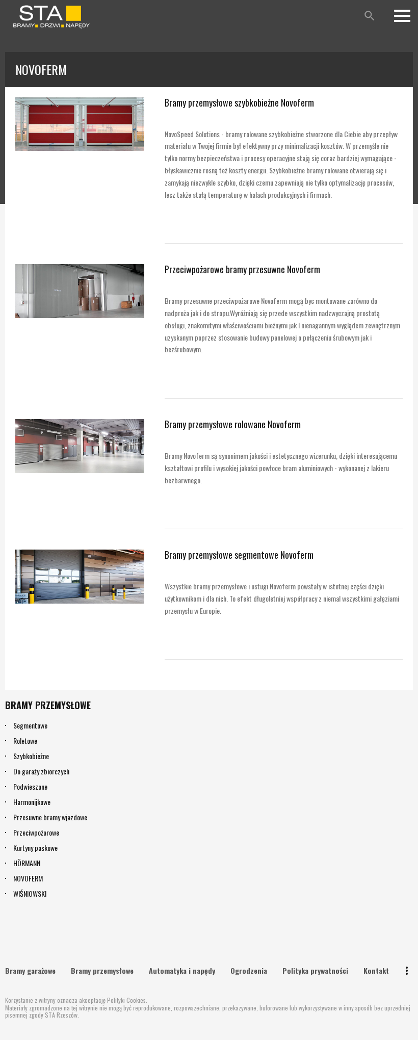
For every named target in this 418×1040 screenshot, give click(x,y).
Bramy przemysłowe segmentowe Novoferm (239, 554)
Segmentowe (30, 725)
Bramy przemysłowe (102, 970)
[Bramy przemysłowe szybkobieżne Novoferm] (79, 124)
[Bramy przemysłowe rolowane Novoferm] (79, 446)
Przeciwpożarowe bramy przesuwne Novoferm (242, 269)
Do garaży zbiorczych (41, 771)
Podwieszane (30, 786)
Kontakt (376, 970)
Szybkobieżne (31, 755)
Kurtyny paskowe (35, 847)
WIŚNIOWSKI (29, 893)
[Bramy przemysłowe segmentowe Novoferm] (79, 577)
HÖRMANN (26, 862)
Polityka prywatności (315, 970)
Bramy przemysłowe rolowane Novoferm (233, 424)
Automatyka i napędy (182, 970)
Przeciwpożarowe (36, 832)
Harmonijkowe (31, 801)
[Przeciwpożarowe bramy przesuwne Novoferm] (79, 291)
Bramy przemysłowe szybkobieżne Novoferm (239, 102)
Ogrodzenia (248, 970)
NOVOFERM (28, 878)
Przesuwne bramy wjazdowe (50, 817)
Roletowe (25, 740)
